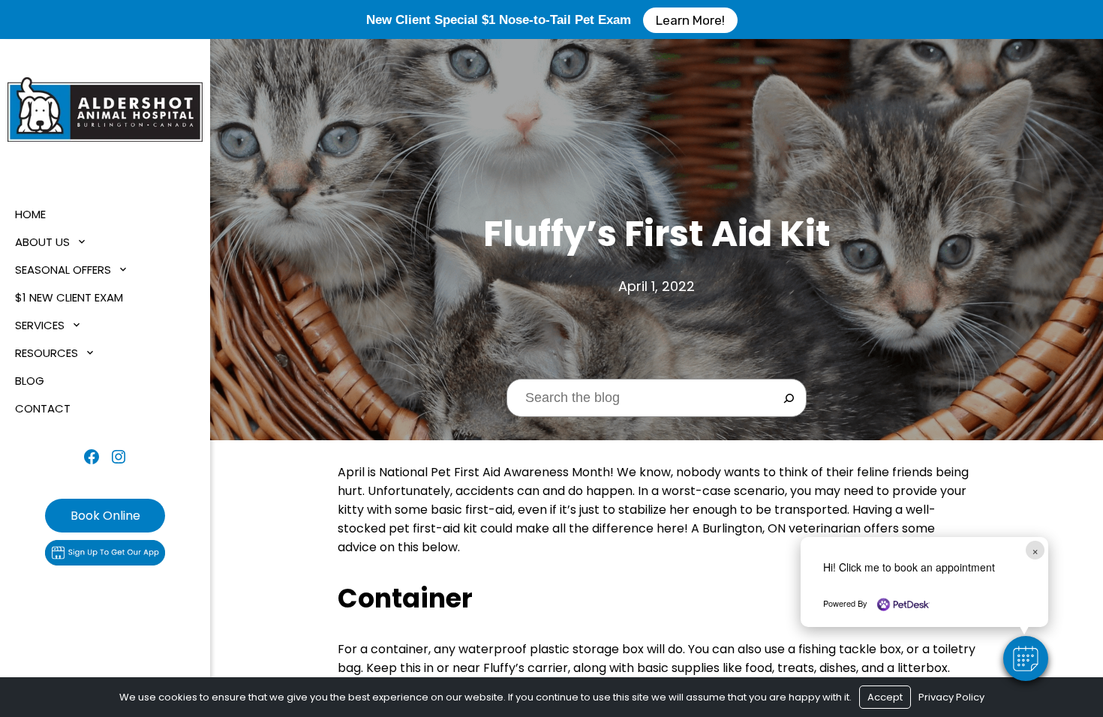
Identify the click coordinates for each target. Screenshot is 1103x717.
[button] (1025, 658)
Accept (885, 697)
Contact (43, 408)
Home (30, 214)
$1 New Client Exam (69, 297)
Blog (29, 380)
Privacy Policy (951, 697)
